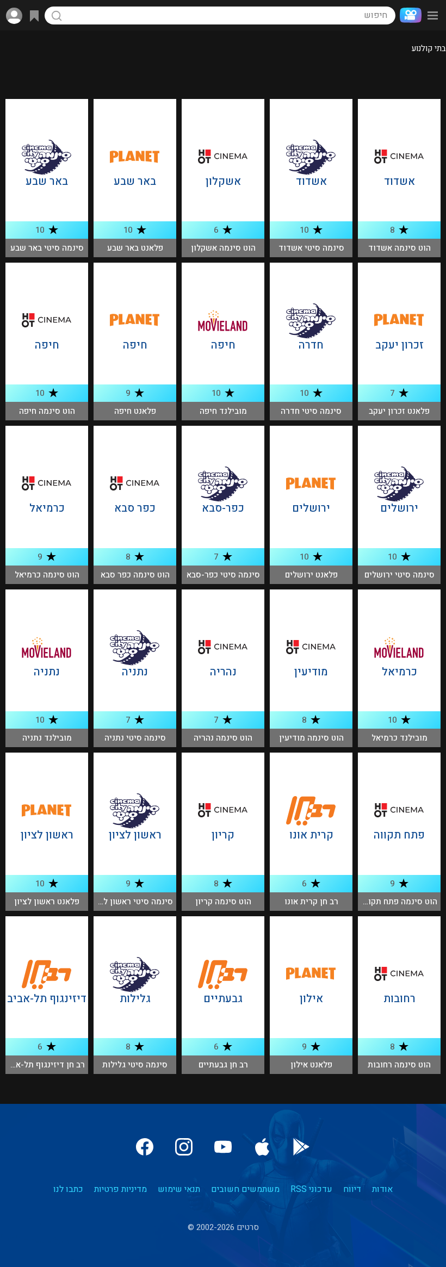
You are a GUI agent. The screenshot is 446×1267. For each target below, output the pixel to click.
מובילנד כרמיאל (399, 738)
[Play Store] (301, 1147)
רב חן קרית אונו (311, 902)
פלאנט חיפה (135, 411)
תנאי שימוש (179, 1189)
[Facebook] (144, 1147)
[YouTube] (223, 1147)
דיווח (352, 1189)
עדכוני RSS (311, 1189)
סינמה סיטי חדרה (311, 411)
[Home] (408, 15)
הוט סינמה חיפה (47, 411)
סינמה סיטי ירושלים (399, 575)
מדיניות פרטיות (120, 1189)
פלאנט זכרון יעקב (399, 411)
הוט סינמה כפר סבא (135, 575)
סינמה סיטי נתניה (135, 738)
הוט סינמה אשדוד (399, 248)
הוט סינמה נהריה (223, 738)
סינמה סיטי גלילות (135, 1065)
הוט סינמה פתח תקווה (399, 902)
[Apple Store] (262, 1147)
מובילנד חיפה (223, 411)
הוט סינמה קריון (223, 902)
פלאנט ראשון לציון (46, 902)
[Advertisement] (223, 77)
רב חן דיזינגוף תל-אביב (44, 1065)
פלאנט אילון (311, 1065)
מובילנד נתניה (47, 738)
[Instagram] (184, 1147)
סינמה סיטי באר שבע (47, 248)
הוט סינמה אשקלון (223, 248)
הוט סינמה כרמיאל (47, 575)
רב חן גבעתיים (223, 1065)
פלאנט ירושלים (311, 575)
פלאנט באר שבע (135, 248)
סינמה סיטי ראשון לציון (131, 902)
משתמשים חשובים (245, 1189)
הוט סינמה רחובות (399, 1065)
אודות (382, 1189)
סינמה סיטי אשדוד (311, 248)
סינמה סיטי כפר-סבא (223, 575)
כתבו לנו (68, 1189)
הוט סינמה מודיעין (311, 738)
